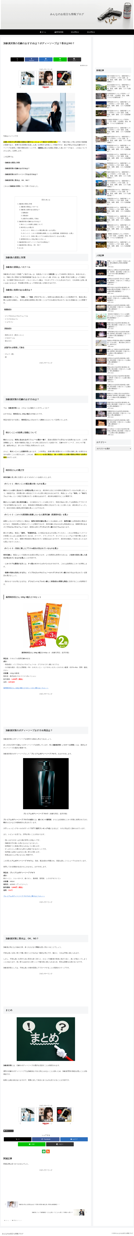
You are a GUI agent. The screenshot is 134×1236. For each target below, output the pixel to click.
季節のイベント (9, 1130)
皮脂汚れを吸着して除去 (31, 218)
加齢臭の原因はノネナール (29, 207)
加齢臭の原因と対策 (25, 204)
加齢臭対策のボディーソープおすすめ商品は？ (34, 242)
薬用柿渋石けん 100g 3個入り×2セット (33, 239)
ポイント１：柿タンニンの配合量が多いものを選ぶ (39, 230)
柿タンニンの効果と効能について (32, 224)
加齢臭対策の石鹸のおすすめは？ (30, 221)
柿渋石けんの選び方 (27, 227)
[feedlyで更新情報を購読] (44, 1151)
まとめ (21, 248)
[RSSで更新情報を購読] (48, 1151)
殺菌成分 (25, 212)
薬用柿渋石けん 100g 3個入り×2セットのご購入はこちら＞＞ (25, 688)
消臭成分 (25, 215)
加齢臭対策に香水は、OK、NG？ (30, 245)
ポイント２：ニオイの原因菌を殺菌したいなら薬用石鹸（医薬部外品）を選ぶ (48, 233)
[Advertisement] (45, 50)
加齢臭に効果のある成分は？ (30, 209)
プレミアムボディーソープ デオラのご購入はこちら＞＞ (24, 896)
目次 (43, 200)
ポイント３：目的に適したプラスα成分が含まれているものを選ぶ (44, 236)
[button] (74, 59)
